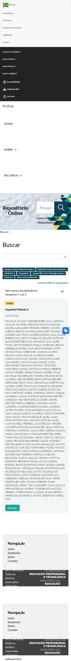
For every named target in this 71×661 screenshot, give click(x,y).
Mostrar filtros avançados (53, 282)
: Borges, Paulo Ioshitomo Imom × (19, 269)
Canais (6, 42)
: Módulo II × (9, 273)
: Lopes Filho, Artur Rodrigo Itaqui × (48, 273)
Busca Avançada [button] (48, 222)
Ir (65, 256)
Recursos (11, 175)
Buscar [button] (4, 231)
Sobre (8, 149)
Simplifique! (8, 13)
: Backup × (8, 277)
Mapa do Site (13, 89)
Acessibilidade (13, 82)
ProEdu (8, 106)
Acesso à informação (12, 27)
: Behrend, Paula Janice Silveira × (52, 269)
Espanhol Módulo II (17, 309)
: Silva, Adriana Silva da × (27, 277)
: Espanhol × (23, 273)
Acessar (12, 507)
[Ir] (61, 208)
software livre (13, 658)
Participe (7, 20)
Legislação (7, 35)
